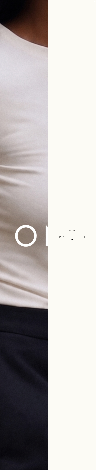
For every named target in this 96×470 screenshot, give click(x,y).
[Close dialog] (95, 1)
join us (72, 239)
